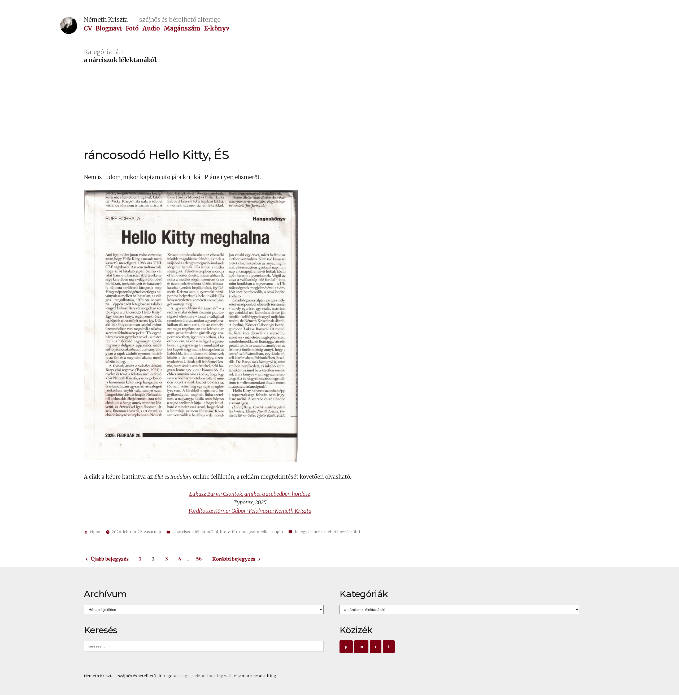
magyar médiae (256, 531)
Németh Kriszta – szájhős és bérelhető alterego (128, 676)
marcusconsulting (259, 676)
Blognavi (109, 28)
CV (88, 28)
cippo (95, 531)
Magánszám (182, 28)
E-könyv (216, 28)
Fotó (132, 28)
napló (277, 531)
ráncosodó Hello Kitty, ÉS (156, 154)
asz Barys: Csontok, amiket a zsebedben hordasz (254, 493)
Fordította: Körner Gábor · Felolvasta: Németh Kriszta (250, 510)
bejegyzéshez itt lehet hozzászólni (327, 531)
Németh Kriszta (106, 19)
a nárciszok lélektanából (195, 531)
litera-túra (230, 531)
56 (199, 559)
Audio (151, 28)
